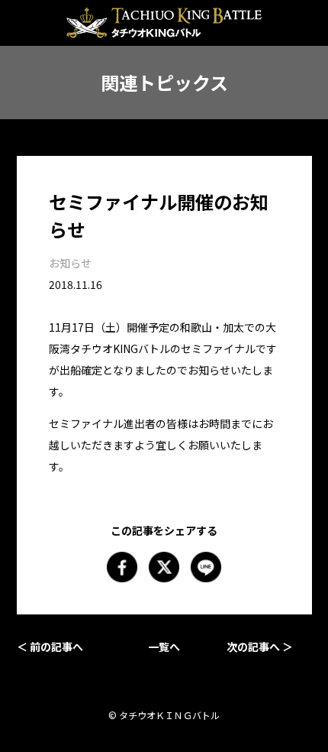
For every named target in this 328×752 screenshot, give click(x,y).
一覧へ (164, 646)
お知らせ (70, 263)
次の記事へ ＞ (260, 646)
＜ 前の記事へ (50, 646)
